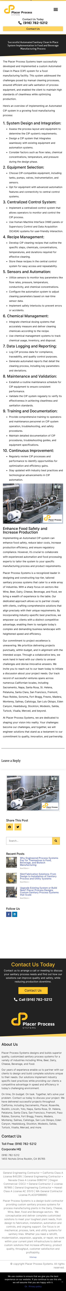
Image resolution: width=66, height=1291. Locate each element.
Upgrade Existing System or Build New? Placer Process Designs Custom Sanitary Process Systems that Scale (39, 891)
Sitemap (33, 1257)
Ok (26, 1286)
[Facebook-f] (8, 914)
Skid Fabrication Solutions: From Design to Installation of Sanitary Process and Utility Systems (38, 876)
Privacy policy (35, 1286)
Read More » (24, 868)
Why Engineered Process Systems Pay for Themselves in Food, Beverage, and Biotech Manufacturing (39, 861)
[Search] (56, 841)
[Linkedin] (14, 914)
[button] (55, 9)
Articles (33, 833)
